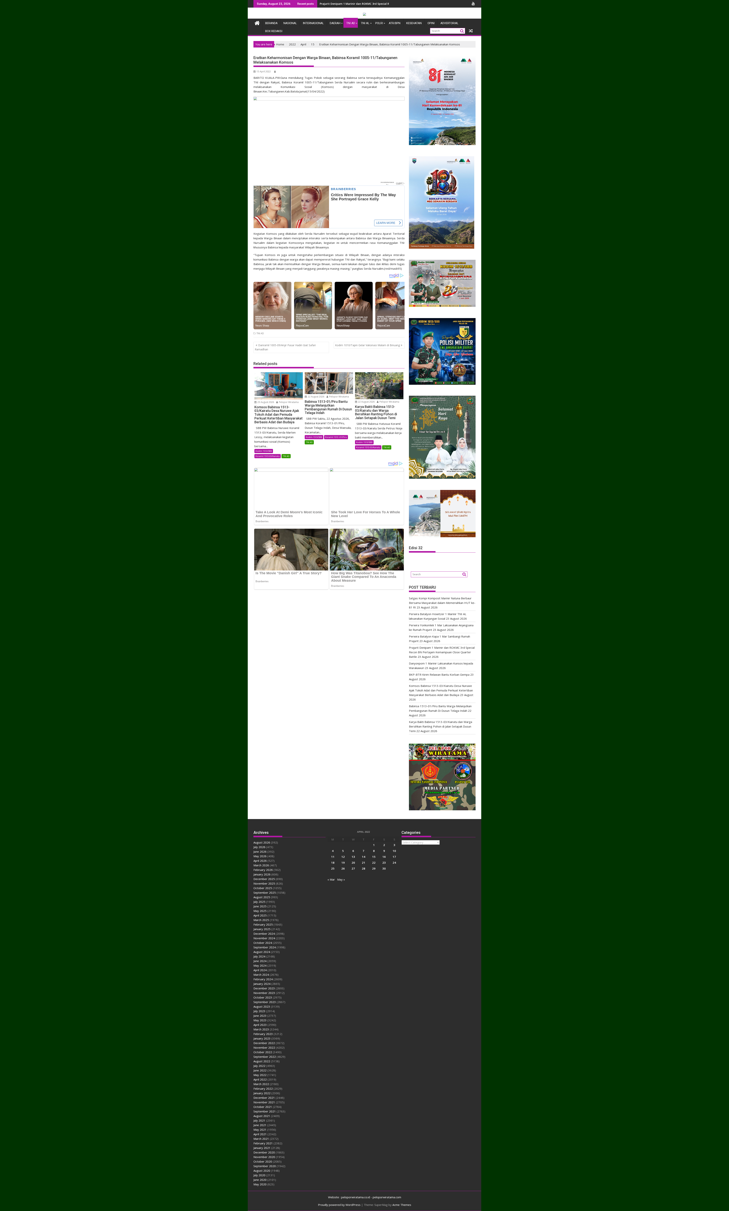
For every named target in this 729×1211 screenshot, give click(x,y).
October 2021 (262, 1107)
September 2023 (264, 1002)
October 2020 (262, 1161)
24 (394, 862)
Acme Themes (401, 1205)
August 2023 (261, 1006)
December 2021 (264, 1098)
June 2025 (260, 906)
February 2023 (263, 1034)
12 (343, 857)
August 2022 (261, 1061)
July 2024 (259, 956)
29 (374, 868)
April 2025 (260, 915)
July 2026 (259, 847)
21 (363, 862)
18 (333, 862)
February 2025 (263, 924)
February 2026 (263, 870)
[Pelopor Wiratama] (257, 22)
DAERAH (335, 23)
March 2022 (261, 1084)
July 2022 (259, 1066)
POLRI (379, 23)
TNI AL (365, 23)
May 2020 (260, 1184)
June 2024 (260, 961)
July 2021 (259, 1120)
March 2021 (261, 1139)
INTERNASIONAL (313, 23)
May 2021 (260, 1129)
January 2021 (262, 1148)
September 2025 (264, 892)
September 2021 (264, 1111)
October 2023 (262, 997)
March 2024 (261, 974)
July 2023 (259, 1011)
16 (384, 857)
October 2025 (262, 888)
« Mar (331, 879)
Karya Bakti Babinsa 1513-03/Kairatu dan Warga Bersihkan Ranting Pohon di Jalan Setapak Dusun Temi (440, 726)
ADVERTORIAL (449, 23)
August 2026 (261, 842)
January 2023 (262, 1038)
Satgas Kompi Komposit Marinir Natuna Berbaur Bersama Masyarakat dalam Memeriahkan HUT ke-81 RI (442, 602)
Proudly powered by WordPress (339, 1205)
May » (341, 879)
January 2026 (262, 874)
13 (353, 857)
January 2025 (262, 929)
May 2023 (260, 1020)
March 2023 (261, 1029)
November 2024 (264, 938)
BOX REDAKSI (273, 31)
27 (353, 868)
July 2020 (259, 1175)
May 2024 (260, 965)
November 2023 (264, 993)
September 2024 (264, 947)
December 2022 (264, 1043)
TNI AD (350, 23)
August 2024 (261, 952)
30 (384, 868)
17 (394, 857)
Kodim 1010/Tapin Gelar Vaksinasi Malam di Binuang (367, 345)
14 (363, 857)
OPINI (431, 23)
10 (394, 851)
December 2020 (264, 1152)
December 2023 (264, 988)
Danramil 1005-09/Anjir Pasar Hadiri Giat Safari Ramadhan (285, 347)
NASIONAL (290, 23)
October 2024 (262, 943)
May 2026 (260, 856)
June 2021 (260, 1125)
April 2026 (260, 861)
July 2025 (259, 902)
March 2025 (261, 920)
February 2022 (263, 1088)
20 (353, 862)
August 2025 (261, 897)
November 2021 (264, 1102)
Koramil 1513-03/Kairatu (268, 456)
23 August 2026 (265, 402)
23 (384, 862)
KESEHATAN (414, 23)
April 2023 (260, 1025)
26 (343, 868)
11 (333, 857)
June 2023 (260, 1015)
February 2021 (263, 1143)
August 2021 (261, 1116)
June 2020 (260, 1180)
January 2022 (262, 1093)
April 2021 (260, 1134)
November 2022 (264, 1047)
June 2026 (260, 851)
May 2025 (260, 911)
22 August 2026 (315, 396)
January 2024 (262, 984)
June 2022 (260, 1070)
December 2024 (264, 933)
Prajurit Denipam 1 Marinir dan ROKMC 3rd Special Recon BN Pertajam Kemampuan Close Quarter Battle (442, 652)
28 (363, 868)
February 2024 (263, 979)
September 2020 (264, 1166)
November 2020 (264, 1157)
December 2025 (264, 879)
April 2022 (260, 1079)
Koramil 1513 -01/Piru (336, 437)
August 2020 (261, 1170)
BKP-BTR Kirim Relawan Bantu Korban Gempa (439, 674)
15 (374, 857)
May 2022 (260, 1075)
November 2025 (264, 883)
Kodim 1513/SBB (264, 450)
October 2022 (262, 1052)
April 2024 (260, 970)
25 (333, 868)
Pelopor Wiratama (288, 402)
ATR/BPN (394, 23)
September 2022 (264, 1057)
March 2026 (261, 865)
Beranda (271, 23)
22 (374, 862)
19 (343, 862)
